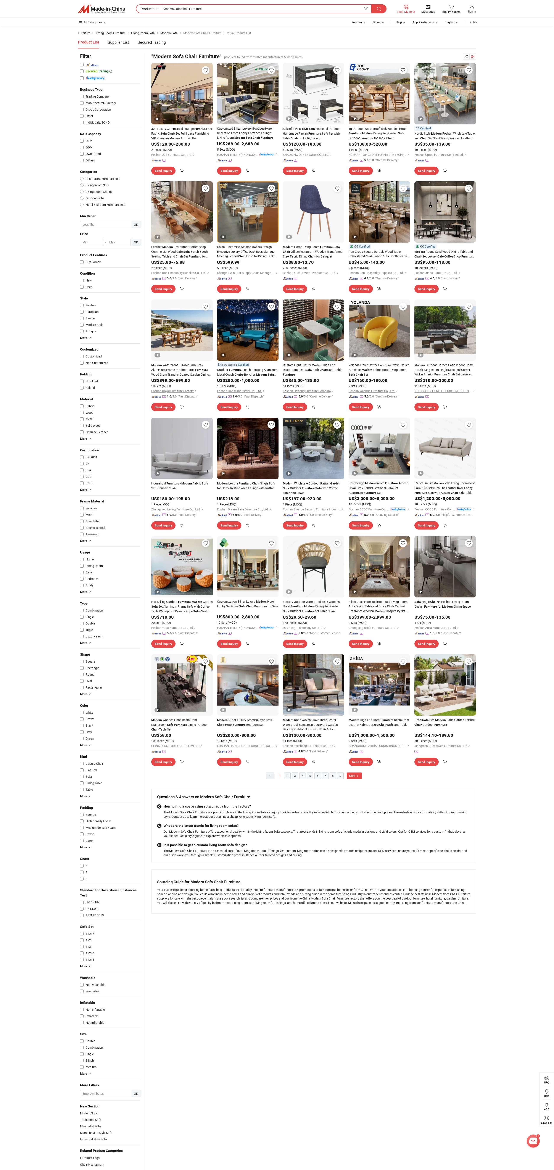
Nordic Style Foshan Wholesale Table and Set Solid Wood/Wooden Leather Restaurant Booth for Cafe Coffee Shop (444, 136)
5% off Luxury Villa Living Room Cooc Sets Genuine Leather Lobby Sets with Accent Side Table (444, 488)
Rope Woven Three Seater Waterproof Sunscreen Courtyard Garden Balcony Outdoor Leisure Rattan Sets (310, 725)
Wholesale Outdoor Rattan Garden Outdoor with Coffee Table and (311, 488)
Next (352, 776)
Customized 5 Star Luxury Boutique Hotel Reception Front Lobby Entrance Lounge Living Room (245, 133)
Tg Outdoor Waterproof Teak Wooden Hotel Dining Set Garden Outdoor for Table (377, 133)
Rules (473, 22)
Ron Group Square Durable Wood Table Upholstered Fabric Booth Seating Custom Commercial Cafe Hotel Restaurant (379, 254)
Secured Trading (152, 42)
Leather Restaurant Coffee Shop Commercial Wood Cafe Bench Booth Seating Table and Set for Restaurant (179, 252)
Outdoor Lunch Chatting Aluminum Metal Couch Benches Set (247, 372)
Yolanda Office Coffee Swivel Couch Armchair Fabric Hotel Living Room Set (379, 370)
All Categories (93, 22)
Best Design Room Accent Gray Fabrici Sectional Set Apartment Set (378, 488)
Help (399, 22)
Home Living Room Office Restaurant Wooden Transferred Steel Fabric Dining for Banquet (312, 251)
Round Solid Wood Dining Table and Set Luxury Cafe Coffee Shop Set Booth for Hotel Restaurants (444, 254)
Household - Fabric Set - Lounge (179, 485)
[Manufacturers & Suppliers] (101, 8)
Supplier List (118, 42)
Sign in (471, 11)
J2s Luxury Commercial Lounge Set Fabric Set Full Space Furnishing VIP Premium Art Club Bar (181, 133)
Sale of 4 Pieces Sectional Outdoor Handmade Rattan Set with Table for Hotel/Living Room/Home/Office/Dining (311, 134)
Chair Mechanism (91, 1164)
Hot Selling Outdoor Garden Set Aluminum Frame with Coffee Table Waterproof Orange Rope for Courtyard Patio (182, 607)
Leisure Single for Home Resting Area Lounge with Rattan (246, 485)
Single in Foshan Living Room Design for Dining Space (442, 604)
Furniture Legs (90, 1158)
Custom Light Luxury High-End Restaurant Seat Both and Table (312, 369)
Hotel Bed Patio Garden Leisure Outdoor (444, 722)
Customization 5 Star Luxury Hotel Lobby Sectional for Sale (247, 603)
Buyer (377, 22)
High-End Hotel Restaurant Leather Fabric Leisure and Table (379, 722)
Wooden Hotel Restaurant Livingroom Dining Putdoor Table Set (179, 724)
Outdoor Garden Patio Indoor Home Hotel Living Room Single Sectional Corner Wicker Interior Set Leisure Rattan (443, 370)
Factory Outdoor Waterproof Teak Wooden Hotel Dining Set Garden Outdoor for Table (311, 606)
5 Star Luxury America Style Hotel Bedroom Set (244, 722)
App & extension (423, 22)
